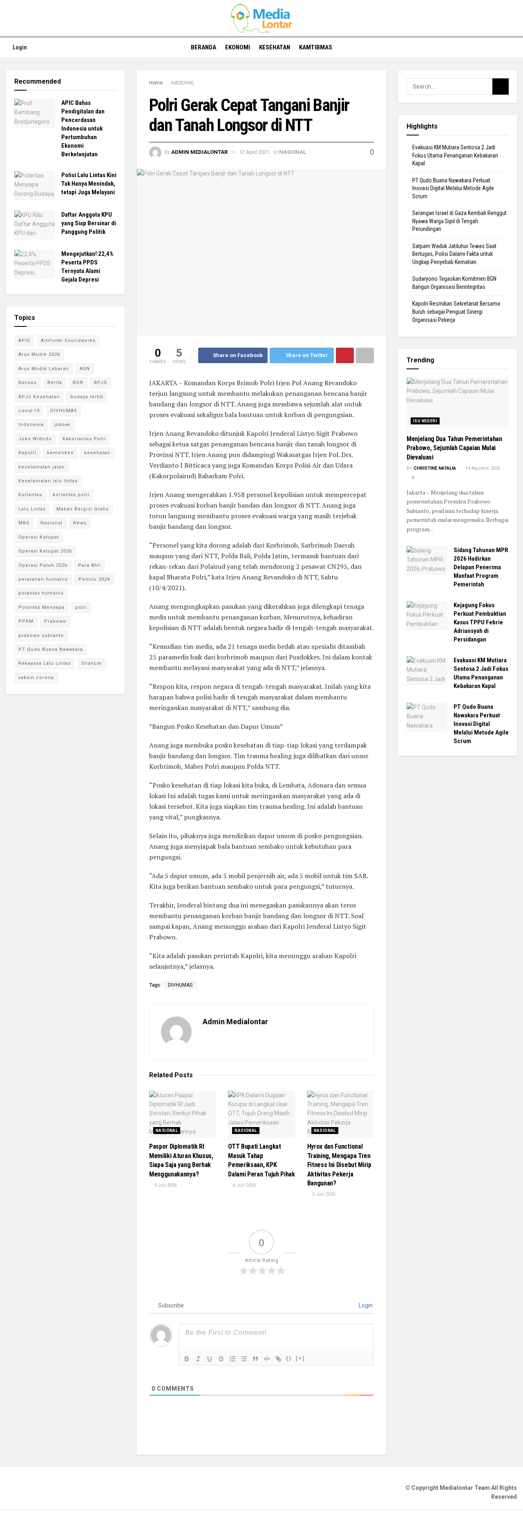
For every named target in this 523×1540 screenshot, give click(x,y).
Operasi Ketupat (38, 537)
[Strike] (221, 1359)
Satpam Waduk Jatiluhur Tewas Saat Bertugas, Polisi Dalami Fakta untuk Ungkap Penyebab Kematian (454, 254)
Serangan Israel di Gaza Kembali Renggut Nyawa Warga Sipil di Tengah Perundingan (459, 221)
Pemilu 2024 (94, 579)
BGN (78, 382)
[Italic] (198, 1359)
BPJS (100, 382)
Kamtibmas (315, 47)
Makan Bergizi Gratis (82, 509)
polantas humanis (41, 593)
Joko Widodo (35, 439)
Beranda (203, 47)
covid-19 (29, 410)
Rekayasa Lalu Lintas (44, 663)
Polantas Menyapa (41, 607)
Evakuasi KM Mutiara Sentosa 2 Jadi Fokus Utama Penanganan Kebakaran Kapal (455, 155)
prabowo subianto (41, 635)
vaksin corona (36, 677)
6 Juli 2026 (244, 1185)
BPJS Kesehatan (39, 396)
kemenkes (60, 452)
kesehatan (97, 452)
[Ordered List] (232, 1359)
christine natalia (434, 468)
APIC (24, 340)
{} (289, 1358)
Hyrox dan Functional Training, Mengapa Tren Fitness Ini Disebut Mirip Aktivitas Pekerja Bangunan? (339, 1165)
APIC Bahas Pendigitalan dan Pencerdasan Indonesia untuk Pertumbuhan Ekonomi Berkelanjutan (83, 128)
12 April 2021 (254, 152)
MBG (24, 523)
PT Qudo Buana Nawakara (50, 649)
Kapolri (27, 452)
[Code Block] (267, 1359)
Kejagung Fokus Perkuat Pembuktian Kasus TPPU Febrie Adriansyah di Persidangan (480, 622)
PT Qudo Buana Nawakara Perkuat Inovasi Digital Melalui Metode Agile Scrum (453, 188)
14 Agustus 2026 (482, 468)
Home (156, 83)
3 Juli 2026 (323, 1194)
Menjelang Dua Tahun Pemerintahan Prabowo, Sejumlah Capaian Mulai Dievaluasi (454, 448)
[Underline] (209, 1359)
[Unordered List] (244, 1359)
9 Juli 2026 (165, 1185)
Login (19, 47)
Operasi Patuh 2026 (42, 565)
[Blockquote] (255, 1359)
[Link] (278, 1359)
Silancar (91, 663)
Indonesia (31, 424)
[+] (300, 1358)
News (80, 523)
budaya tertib (86, 396)
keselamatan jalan (41, 467)
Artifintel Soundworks (68, 340)
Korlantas (30, 494)
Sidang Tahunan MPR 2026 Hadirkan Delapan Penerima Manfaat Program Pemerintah (481, 567)
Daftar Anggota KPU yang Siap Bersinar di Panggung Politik (88, 223)
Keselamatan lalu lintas (48, 481)
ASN (85, 368)
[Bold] (186, 1359)
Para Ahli (89, 565)
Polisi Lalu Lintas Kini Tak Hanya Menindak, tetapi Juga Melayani (88, 183)
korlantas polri (71, 494)
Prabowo (55, 621)
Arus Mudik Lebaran (43, 368)
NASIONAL (182, 83)
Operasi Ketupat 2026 (45, 551)
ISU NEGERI (425, 421)
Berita (54, 382)
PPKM (26, 621)
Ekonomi (237, 47)
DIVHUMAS (180, 985)
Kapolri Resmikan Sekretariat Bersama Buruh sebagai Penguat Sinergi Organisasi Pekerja (456, 311)
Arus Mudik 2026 (39, 354)
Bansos (27, 382)
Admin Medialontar (199, 152)
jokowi (62, 424)
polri (81, 607)
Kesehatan (274, 47)
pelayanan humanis (43, 579)
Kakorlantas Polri (84, 439)
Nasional (51, 523)
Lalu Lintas (32, 509)
